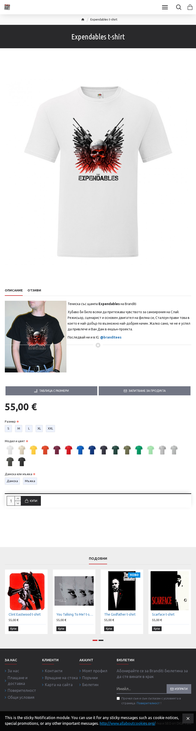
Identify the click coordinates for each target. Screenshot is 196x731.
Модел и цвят (15, 441)
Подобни (98, 558)
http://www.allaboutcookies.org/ (127, 723)
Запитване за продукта (147, 390)
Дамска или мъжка (18, 474)
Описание (14, 290)
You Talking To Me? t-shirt (75, 614)
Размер (10, 421)
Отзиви (34, 290)
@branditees (110, 337)
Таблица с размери (54, 390)
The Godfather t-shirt (120, 614)
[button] (95, 640)
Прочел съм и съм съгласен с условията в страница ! (151, 701)
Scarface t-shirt (163, 614)
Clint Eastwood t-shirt (25, 614)
